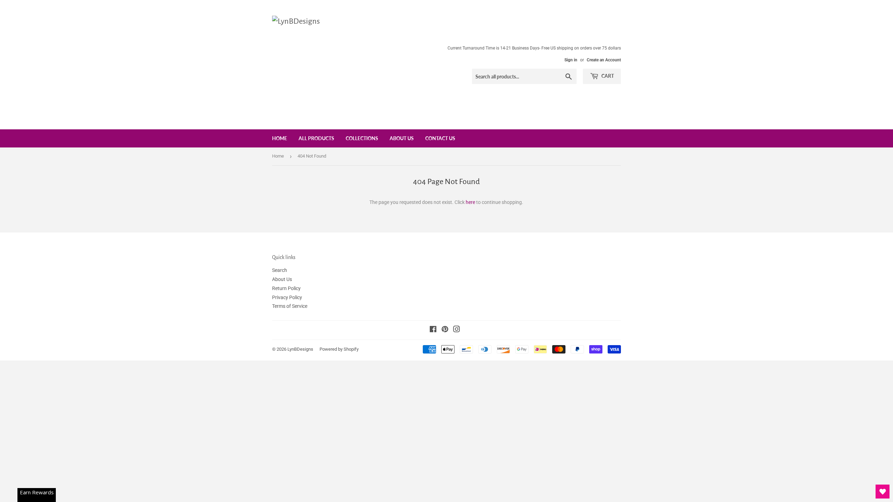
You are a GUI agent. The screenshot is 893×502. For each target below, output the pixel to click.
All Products (316, 138)
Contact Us (440, 138)
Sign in (570, 60)
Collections (362, 138)
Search (279, 270)
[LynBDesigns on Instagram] (456, 330)
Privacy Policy (287, 297)
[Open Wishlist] (883, 492)
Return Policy (286, 288)
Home (279, 138)
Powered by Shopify (339, 349)
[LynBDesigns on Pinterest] (445, 330)
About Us (402, 138)
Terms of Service (289, 306)
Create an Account (604, 60)
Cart (607, 76)
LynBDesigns (300, 349)
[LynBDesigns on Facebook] (433, 330)
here (470, 202)
